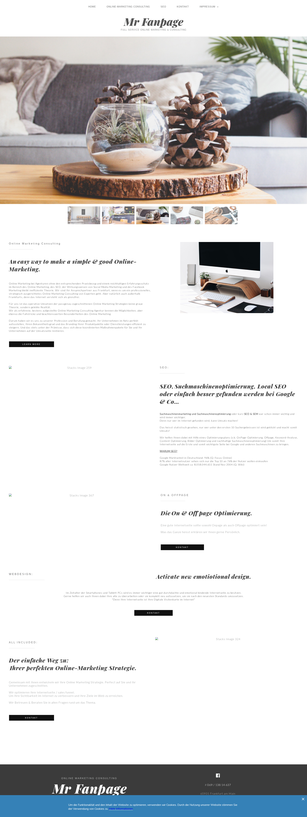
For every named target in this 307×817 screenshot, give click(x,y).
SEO (163, 6)
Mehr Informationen (121, 809)
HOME (92, 6)
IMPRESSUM (209, 6)
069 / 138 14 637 (219, 784)
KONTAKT (183, 6)
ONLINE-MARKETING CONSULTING (128, 6)
